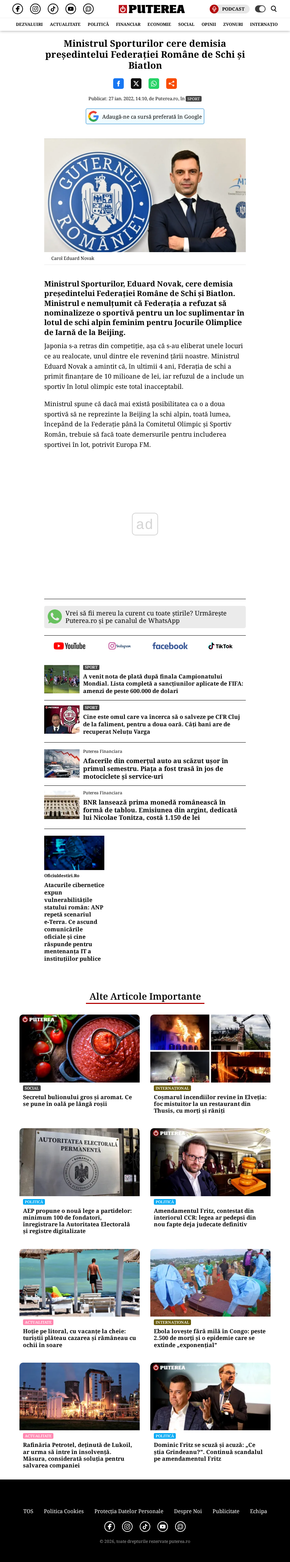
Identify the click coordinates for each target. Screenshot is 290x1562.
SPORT (193, 98)
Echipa (258, 1511)
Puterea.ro (166, 98)
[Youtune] (70, 9)
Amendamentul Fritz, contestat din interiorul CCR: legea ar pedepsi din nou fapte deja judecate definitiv (205, 1218)
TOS (28, 1511)
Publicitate (226, 1511)
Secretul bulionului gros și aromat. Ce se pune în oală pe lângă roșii (77, 1100)
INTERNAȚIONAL (268, 24)
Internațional (172, 1088)
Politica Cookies (64, 1511)
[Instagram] (35, 9)
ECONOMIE (159, 24)
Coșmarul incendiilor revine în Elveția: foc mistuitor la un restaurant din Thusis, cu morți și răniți (210, 1104)
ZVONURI (233, 24)
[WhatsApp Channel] (88, 9)
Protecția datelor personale (128, 1511)
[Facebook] (17, 9)
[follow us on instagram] (120, 646)
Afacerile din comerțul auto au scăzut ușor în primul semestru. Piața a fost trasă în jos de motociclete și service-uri (155, 768)
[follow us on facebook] (170, 646)
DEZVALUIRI (29, 24)
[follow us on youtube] (69, 646)
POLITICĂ (98, 24)
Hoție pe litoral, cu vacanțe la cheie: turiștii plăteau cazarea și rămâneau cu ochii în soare (79, 1338)
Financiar (128, 24)
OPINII (209, 24)
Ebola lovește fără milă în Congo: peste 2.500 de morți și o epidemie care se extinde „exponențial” (210, 1338)
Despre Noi (188, 1511)
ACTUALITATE (65, 24)
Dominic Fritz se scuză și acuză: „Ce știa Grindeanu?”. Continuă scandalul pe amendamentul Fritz (208, 1452)
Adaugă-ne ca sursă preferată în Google (152, 116)
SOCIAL (186, 24)
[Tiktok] (53, 9)
